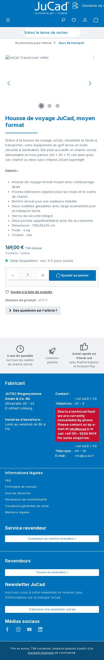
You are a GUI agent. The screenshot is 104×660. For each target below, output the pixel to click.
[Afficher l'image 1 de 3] (41, 106)
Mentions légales (17, 512)
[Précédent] (9, 83)
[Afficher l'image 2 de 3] (49, 106)
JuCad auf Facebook (7, 629)
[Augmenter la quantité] (42, 275)
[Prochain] (90, 83)
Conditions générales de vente (27, 506)
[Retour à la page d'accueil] (52, 8)
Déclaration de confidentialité (26, 499)
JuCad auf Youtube (29, 629)
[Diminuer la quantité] (12, 275)
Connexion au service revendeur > (52, 538)
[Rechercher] (75, 32)
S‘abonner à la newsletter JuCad (52, 609)
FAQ (8, 480)
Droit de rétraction (18, 493)
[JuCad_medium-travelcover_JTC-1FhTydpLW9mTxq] (49, 83)
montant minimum (41, 652)
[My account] (85, 20)
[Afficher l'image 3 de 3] (58, 106)
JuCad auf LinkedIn (40, 629)
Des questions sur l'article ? (35, 310)
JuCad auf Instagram (18, 629)
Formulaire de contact (21, 486)
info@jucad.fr (79, 429)
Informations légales (24, 473)
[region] (49, 83)
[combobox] (46, 32)
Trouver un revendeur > (52, 572)
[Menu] (8, 20)
